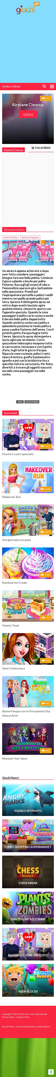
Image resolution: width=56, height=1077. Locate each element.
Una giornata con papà (16, 539)
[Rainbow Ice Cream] (28, 563)
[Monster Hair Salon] (28, 739)
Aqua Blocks (28, 991)
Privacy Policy (8, 1017)
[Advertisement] (28, 46)
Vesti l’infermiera (13, 668)
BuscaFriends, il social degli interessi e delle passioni (26, 1026)
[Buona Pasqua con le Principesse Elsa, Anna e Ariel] (28, 692)
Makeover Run (11, 496)
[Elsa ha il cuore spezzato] (28, 434)
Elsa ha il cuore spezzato (18, 454)
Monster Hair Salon (14, 758)
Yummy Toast (10, 625)
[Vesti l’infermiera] (28, 649)
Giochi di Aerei (32, 402)
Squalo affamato (28, 810)
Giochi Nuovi (10, 777)
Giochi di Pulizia (10, 237)
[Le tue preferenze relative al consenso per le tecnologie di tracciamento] (51, 1072)
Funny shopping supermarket (28, 847)
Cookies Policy (23, 1017)
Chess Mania (28, 883)
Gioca (28, 115)
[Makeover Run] (28, 477)
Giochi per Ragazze (30, 237)
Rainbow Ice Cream (14, 582)
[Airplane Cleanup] (28, 252)
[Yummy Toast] (28, 606)
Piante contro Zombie (28, 919)
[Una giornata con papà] (28, 520)
